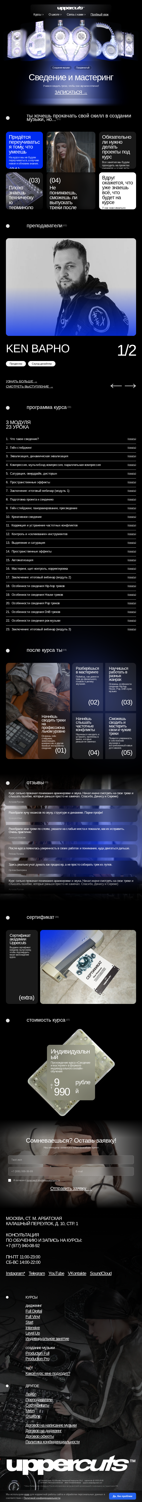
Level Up (33, 1333)
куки (26, 1494)
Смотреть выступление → (29, 386)
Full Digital (34, 1311)
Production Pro (37, 1358)
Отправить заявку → (71, 1188)
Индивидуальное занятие (47, 1338)
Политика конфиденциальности (53, 1441)
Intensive (33, 1327)
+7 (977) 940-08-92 (22, 1245)
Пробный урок (99, 14)
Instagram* (15, 1273)
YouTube (56, 1273)
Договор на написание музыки (51, 1425)
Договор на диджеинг (44, 1430)
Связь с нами (75, 14)
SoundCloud (100, 1273)
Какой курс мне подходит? (48, 1373)
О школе (54, 14)
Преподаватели (39, 1399)
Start (29, 1322)
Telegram (37, 1273)
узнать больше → (21, 381)
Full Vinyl (33, 1316)
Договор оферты (40, 1436)
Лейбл (31, 1394)
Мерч (30, 1410)
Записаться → (71, 92)
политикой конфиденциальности (43, 1180)
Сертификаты (37, 1405)
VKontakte (77, 1273)
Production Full (37, 1353)
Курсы (37, 14)
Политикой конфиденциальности (42, 1498)
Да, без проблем (122, 1496)
